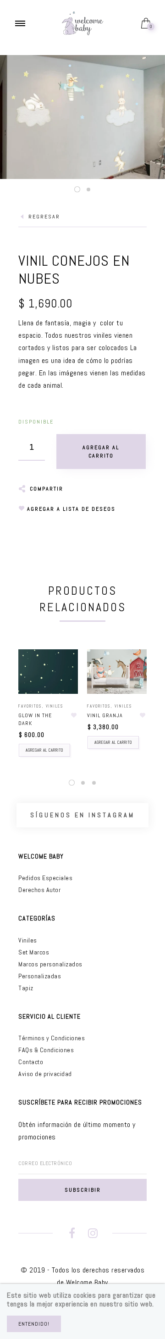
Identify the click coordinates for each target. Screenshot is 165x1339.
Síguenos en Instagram (82, 815)
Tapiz (25, 988)
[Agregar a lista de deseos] (73, 715)
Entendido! (34, 1324)
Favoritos (30, 706)
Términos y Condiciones (51, 1038)
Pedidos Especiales (45, 878)
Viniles (54, 706)
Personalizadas (39, 976)
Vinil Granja (105, 715)
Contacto (30, 1062)
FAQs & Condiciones (46, 1050)
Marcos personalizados (50, 964)
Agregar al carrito (44, 750)
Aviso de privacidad (45, 1074)
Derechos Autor (39, 890)
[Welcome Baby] (82, 23)
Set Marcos (33, 952)
